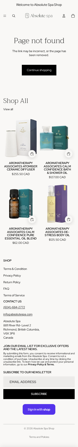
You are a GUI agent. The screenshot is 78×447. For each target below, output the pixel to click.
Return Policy (11, 282)
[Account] (63, 15)
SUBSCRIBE (39, 394)
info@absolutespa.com (17, 314)
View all (8, 109)
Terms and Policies (39, 437)
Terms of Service (14, 295)
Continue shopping (39, 70)
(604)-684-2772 (14, 307)
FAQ (6, 288)
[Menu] (5, 16)
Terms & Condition (15, 269)
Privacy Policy (12, 275)
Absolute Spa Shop (43, 428)
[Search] (13, 15)
